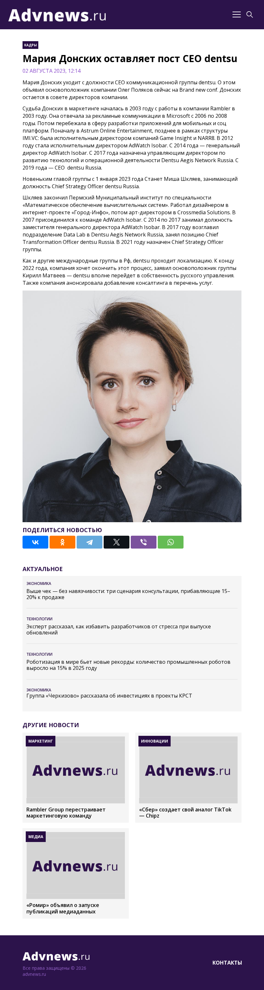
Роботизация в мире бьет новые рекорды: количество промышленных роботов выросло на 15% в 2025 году (128, 665)
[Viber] (143, 542)
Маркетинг (40, 741)
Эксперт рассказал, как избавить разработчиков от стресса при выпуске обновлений (118, 630)
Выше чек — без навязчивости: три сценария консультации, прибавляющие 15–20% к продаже (128, 594)
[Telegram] (89, 542)
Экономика (38, 583)
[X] (116, 542)
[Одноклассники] (62, 542)
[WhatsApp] (171, 542)
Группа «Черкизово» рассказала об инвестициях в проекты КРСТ (109, 696)
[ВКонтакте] (35, 542)
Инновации (154, 741)
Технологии (39, 619)
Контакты (227, 962)
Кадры (30, 45)
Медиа (35, 836)
